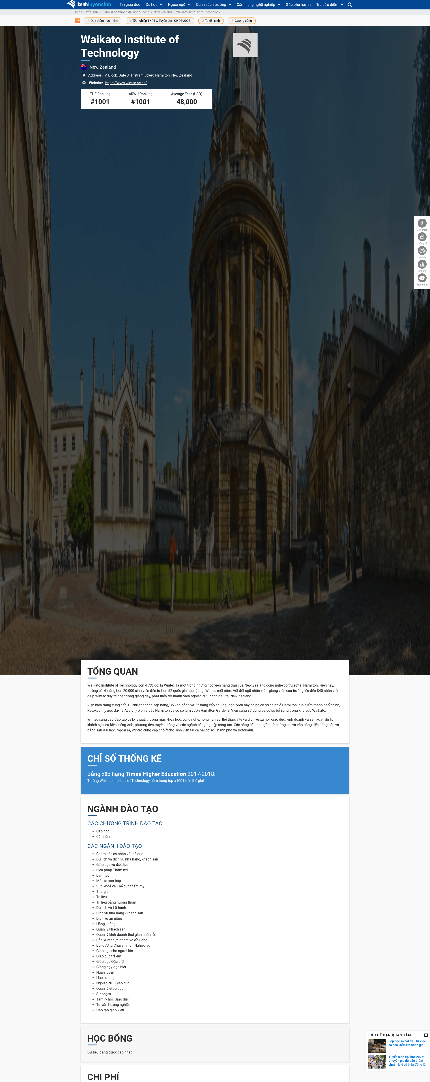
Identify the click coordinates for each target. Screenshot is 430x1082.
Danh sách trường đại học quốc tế (125, 12)
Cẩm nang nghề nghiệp (256, 4)
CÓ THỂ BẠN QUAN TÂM (389, 1035)
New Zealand (163, 12)
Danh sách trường (211, 4)
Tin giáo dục (130, 4)
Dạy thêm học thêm (104, 20)
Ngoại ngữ (177, 4)
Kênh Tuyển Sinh (86, 12)
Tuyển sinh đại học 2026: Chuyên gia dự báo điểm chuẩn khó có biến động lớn (408, 1060)
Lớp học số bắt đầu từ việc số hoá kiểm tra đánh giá (407, 1043)
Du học (151, 4)
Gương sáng (243, 20)
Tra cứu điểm (327, 4)
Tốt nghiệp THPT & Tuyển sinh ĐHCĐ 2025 (161, 20)
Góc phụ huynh (298, 4)
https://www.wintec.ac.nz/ (126, 83)
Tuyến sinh (212, 20)
